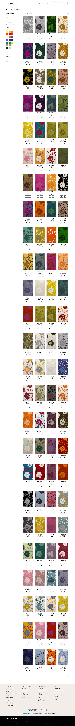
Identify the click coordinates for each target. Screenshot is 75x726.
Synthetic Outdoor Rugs (10, 24)
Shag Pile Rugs (8, 22)
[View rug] (26, 38)
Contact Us (40, 688)
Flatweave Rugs (9, 20)
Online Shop (40, 3)
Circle (7, 59)
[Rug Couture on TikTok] (58, 713)
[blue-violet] (7, 40)
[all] (10, 48)
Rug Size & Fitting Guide (43, 693)
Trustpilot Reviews (41, 690)
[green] (10, 43)
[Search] (69, 2)
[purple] (10, 40)
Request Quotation (9, 705)
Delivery (40, 696)
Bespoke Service (46, 3)
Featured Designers (10, 697)
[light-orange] (10, 32)
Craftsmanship (25, 690)
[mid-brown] (10, 37)
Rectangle (8, 56)
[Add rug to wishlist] (29, 38)
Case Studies (24, 696)
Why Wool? (24, 693)
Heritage (23, 691)
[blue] (12, 40)
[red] (10, 34)
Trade (69, 3)
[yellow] (7, 32)
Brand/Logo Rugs (9, 703)
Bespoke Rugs (8, 702)
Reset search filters (10, 13)
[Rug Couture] (11, 2)
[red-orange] (7, 34)
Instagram (56, 696)
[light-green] (12, 43)
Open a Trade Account (59, 690)
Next (67, 13)
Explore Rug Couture (55, 3)
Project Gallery (25, 694)
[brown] (12, 37)
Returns (39, 697)
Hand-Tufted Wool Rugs (15, 7)
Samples (40, 694)
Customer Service (63, 3)
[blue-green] (7, 43)
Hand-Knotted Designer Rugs (11, 695)
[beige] (7, 37)
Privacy (39, 699)
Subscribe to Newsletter (27, 697)
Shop (9, 7)
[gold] (10, 45)
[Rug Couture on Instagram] (53, 713)
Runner (7, 63)
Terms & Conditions (42, 700)
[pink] (12, 34)
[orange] (12, 32)
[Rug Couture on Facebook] (55, 713)
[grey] (7, 45)
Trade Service (57, 688)
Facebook (56, 698)
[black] (7, 48)
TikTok (56, 699)
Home (7, 7)
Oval (7, 61)
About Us (24, 688)
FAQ (39, 691)
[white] (12, 45)
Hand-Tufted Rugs (9, 688)
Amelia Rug (22, 7)
